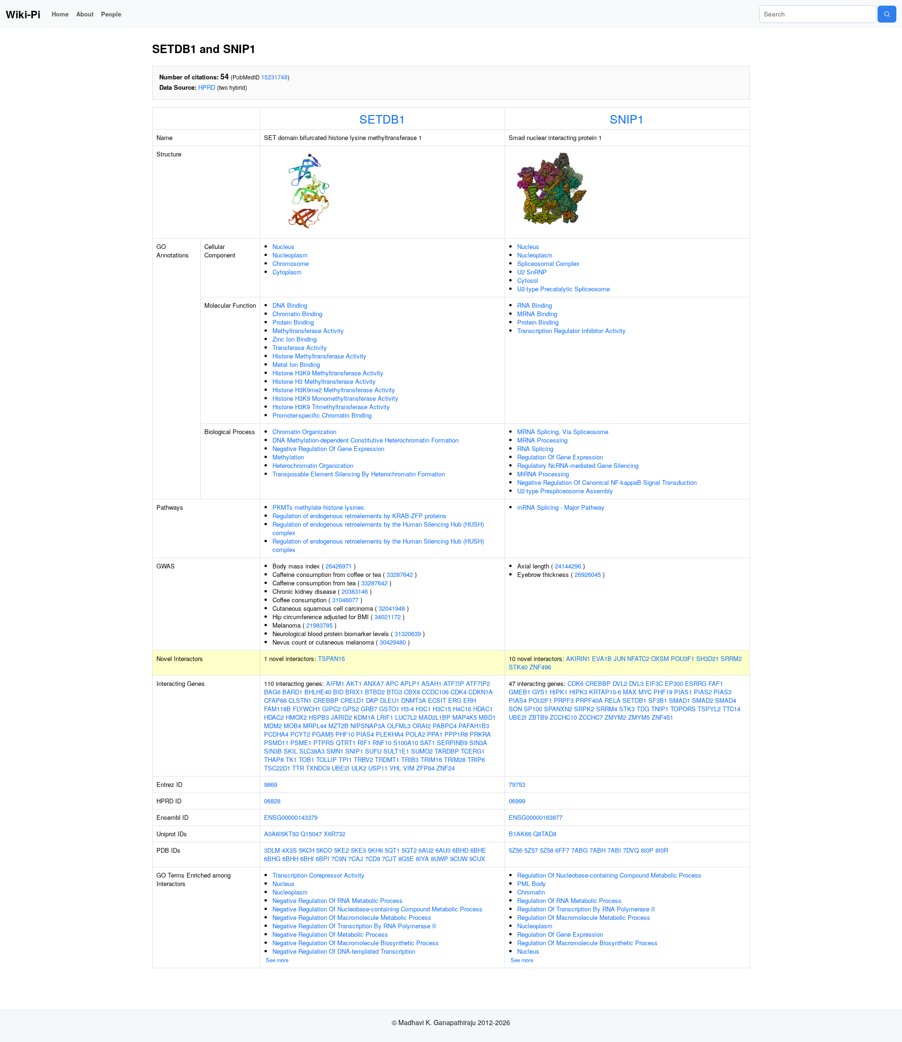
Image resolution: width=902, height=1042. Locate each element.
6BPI (322, 858)
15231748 (274, 77)
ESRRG (696, 683)
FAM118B (277, 708)
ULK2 (358, 767)
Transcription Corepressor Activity (318, 875)
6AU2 (426, 850)
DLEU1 (389, 700)
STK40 (518, 666)
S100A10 (405, 742)
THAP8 (274, 759)
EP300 (674, 683)
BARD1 (292, 691)
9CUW (458, 858)
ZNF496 (540, 666)
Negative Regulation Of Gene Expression (328, 448)
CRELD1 (352, 700)
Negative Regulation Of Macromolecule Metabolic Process (351, 917)
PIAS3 (722, 691)
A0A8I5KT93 (281, 833)
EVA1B (602, 658)
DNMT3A (413, 700)
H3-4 (407, 708)
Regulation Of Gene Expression (560, 456)
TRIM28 (455, 759)
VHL (395, 767)
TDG (643, 708)
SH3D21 (707, 658)
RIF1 (364, 742)
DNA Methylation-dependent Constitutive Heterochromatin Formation (365, 439)
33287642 (400, 574)
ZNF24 (445, 767)
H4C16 (462, 708)
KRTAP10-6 (605, 691)
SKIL (290, 751)
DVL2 (620, 683)
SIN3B (273, 751)
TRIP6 (476, 759)
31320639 (408, 633)
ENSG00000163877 (535, 817)
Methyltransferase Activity (308, 330)
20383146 (355, 591)
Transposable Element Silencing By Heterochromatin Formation (358, 473)
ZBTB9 (538, 717)
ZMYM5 (639, 717)
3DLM (272, 850)
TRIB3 (410, 759)
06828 (272, 800)
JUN (619, 658)
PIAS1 (683, 691)
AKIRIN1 (578, 658)
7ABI (614, 850)
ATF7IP (453, 683)
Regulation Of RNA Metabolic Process (569, 900)
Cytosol (527, 280)
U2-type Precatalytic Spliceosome (563, 288)
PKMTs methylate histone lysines (318, 507)
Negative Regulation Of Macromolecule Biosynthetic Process (355, 942)
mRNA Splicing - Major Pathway (561, 507)
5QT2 (409, 850)
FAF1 (715, 683)
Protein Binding (293, 322)
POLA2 (415, 734)
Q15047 (311, 833)
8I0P (647, 850)
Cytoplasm (287, 271)
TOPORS (683, 708)
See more (277, 960)
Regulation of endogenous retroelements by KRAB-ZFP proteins (359, 515)
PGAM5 (323, 734)
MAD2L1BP (435, 717)
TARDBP (447, 751)
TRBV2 (363, 759)
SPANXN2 (558, 708)
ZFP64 (425, 767)
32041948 (392, 608)
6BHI (307, 858)
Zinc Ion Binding (294, 338)
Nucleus (283, 246)
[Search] (887, 14)
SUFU (373, 751)
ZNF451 (662, 717)
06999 (517, 800)
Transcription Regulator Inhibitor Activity (571, 330)
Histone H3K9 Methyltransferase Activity (327, 372)
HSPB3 (319, 717)
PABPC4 (445, 725)
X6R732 (334, 833)
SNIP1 (627, 118)
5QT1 (392, 850)
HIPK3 (578, 691)
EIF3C (654, 683)
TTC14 (731, 708)
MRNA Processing (542, 439)
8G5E (406, 858)
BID (338, 691)
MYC (645, 691)
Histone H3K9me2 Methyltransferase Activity (333, 389)
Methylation (288, 456)
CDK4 (459, 691)
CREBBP (326, 700)
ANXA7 (374, 683)
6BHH (290, 858)
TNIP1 (660, 708)
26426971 (339, 565)
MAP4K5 (464, 717)
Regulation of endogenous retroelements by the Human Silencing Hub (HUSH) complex (378, 528)
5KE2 (341, 850)
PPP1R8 (456, 734)
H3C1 (423, 708)
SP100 (533, 708)
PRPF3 (564, 700)
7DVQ (631, 850)
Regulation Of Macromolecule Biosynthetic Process (587, 942)
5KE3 (358, 850)
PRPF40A (589, 700)
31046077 (345, 599)
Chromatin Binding (297, 313)
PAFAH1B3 (474, 725)
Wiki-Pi (23, 14)
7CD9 (372, 858)
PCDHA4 (276, 734)
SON (515, 708)
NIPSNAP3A (367, 725)
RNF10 (382, 742)
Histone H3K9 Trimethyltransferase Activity (331, 406)
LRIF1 (385, 717)
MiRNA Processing (543, 473)
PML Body (531, 883)
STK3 (627, 708)
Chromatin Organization (304, 431)
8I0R (661, 850)
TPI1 (345, 759)
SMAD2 (702, 700)
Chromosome (290, 263)
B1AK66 (520, 833)
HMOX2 (296, 717)
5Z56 (515, 850)
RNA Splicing (535, 448)
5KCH (306, 850)
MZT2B (338, 725)
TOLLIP (326, 759)
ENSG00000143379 (291, 817)
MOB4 (292, 725)
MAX (630, 691)
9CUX (477, 858)
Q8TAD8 (544, 833)
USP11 (378, 767)
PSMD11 (276, 742)
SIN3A (478, 742)
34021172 (387, 616)
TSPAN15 (331, 658)
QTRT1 (346, 742)
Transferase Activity (299, 347)
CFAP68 (275, 700)
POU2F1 (540, 700)
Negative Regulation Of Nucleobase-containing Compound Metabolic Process (377, 908)
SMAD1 (679, 700)
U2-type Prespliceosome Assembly (565, 490)
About (84, 13)
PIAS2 (703, 691)
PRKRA (480, 734)
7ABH (598, 850)
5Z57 (531, 850)
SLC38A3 (312, 751)
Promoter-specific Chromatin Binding (322, 415)
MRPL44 (315, 725)
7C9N (338, 858)
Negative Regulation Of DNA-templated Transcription (343, 951)
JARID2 (341, 717)
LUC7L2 (406, 717)
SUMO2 (422, 751)
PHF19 (662, 691)
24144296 (568, 565)
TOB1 (306, 759)
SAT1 (427, 742)
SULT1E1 (396, 751)
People (111, 13)
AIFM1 (335, 683)
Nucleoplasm (290, 254)
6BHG (272, 858)
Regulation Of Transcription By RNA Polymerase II (586, 908)
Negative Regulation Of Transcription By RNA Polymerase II (354, 925)
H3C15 (442, 708)
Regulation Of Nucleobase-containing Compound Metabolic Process (609, 875)
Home (60, 13)
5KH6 (375, 850)
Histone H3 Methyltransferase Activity (324, 381)
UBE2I (341, 767)
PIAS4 (365, 734)
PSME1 (300, 742)
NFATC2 (638, 658)
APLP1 (410, 683)
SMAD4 (725, 700)
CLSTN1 (299, 700)
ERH (469, 700)
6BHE (478, 850)
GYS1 (540, 691)
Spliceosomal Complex (548, 263)
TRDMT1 (387, 759)
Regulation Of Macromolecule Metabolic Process (583, 917)
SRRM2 (731, 658)
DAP (372, 700)
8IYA (422, 858)
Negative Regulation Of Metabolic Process (330, 934)
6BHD (460, 850)
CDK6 (575, 683)
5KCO (324, 850)
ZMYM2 (615, 717)
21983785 (319, 625)
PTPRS (323, 742)
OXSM (660, 658)
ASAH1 (431, 683)
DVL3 (636, 683)
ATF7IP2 (478, 683)
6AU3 (443, 850)
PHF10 (344, 734)
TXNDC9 (318, 767)
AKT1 (354, 683)
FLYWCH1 (306, 708)
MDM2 (273, 725)
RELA (613, 700)
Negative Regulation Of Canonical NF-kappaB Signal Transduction (607, 482)
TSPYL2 (709, 708)
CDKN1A (480, 691)
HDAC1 (483, 708)
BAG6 (272, 691)
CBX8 (412, 691)
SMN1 (335, 751)
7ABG (579, 850)
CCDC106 (435, 691)
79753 (517, 784)
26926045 (588, 574)
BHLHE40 (317, 691)
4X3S (289, 850)
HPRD (206, 87)
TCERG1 (473, 751)
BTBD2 (375, 691)
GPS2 (350, 708)
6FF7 (562, 850)
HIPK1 (559, 691)
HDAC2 (274, 717)
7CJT (389, 858)
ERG (454, 700)
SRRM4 (606, 708)
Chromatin (531, 891)
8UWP (439, 858)
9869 (270, 784)
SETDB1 (382, 118)
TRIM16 (431, 759)
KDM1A (364, 717)
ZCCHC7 (591, 717)
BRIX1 (354, 691)
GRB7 (369, 708)
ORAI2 (421, 725)
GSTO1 (389, 708)
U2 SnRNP (532, 271)
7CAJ (355, 858)
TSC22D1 (277, 767)
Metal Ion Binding (296, 364)
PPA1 (435, 734)
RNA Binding (534, 305)
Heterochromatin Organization (312, 465)
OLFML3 (399, 725)
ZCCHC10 (563, 717)
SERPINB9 (452, 742)
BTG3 (394, 691)
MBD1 (487, 717)
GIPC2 (331, 708)
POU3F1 (682, 658)
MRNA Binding (537, 313)
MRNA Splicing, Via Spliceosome (562, 431)
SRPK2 (584, 708)
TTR (298, 767)
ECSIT (437, 700)
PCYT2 (300, 734)
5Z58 (546, 850)
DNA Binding (289, 305)
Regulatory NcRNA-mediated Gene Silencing (577, 465)
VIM (408, 767)
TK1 (291, 759)
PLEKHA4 (390, 734)
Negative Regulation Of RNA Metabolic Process (337, 900)
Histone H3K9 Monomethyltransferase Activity (335, 398)
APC (392, 683)
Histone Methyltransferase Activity (319, 355)
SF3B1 (657, 700)
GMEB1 (519, 691)
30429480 (393, 642)
